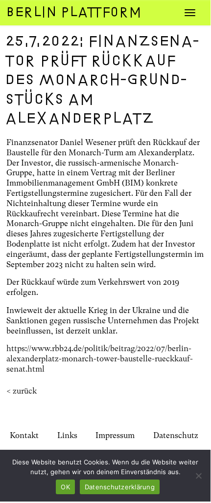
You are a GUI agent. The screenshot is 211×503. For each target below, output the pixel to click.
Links (67, 435)
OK (65, 487)
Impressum (115, 435)
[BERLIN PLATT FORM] (90, 12)
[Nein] (198, 476)
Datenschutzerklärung (120, 487)
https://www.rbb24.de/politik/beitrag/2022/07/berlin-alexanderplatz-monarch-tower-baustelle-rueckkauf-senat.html (99, 359)
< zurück (21, 391)
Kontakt (24, 435)
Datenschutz (175, 435)
